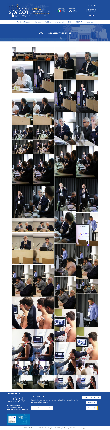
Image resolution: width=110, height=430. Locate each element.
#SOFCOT (79, 22)
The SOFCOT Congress (24, 22)
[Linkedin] (91, 5)
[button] (25, 22)
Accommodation (60, 22)
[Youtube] (95, 5)
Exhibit (70, 22)
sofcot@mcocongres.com (19, 409)
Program (38, 22)
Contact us (89, 22)
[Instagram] (88, 5)
